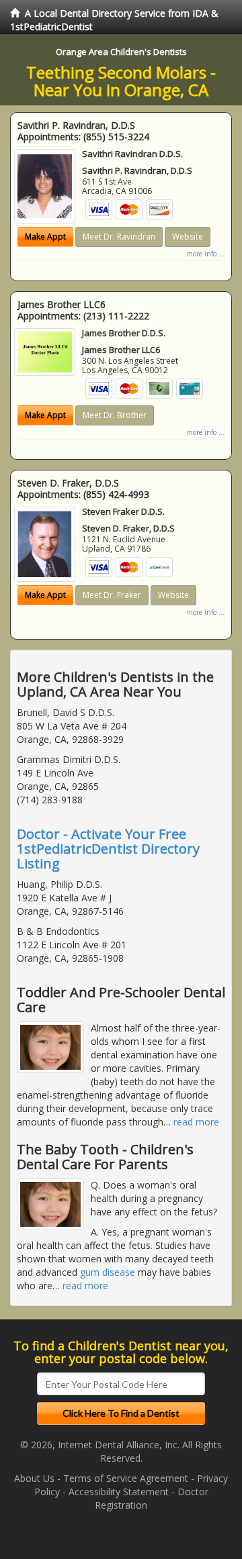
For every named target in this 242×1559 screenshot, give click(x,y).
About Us (34, 1478)
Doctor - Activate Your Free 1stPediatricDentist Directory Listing (108, 848)
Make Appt (45, 236)
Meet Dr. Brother (115, 415)
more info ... (206, 253)
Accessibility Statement (119, 1491)
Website (187, 236)
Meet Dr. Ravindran (119, 236)
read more (196, 1121)
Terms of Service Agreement (125, 1478)
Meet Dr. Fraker (112, 595)
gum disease (107, 1272)
